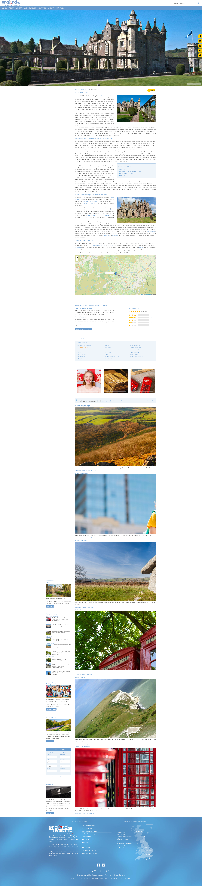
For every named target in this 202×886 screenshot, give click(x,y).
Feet (48, 759)
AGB (102, 878)
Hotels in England (96, 400)
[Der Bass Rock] (58, 625)
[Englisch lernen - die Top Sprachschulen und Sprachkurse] (89, 381)
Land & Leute (42, 7)
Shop (58, 7)
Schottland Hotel (86, 836)
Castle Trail (81, 352)
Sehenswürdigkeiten (88, 203)
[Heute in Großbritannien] (116, 381)
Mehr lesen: (86, 470)
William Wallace (109, 210)
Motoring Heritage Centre (111, 356)
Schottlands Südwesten (84, 345)
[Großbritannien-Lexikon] (143, 381)
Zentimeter (62, 759)
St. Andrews (107, 352)
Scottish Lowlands (51, 614)
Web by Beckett (90, 878)
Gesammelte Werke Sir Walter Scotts (130, 171)
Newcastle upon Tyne (99, 245)
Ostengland (149, 851)
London (11, 7)
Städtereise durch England (89, 850)
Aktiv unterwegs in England (83, 406)
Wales (25, 7)
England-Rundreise (107, 401)
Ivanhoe (122, 169)
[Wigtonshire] (58, 632)
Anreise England (80, 677)
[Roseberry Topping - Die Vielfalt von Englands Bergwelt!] (58, 732)
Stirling (106, 354)
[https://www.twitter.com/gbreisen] (103, 865)
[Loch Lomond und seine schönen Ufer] (58, 639)
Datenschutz (119, 878)
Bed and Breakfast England (89, 831)
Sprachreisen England (81, 473)
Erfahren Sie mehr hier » (58, 777)
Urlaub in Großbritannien (82, 747)
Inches (49, 754)
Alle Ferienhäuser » (122, 848)
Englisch (51, 7)
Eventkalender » (51, 709)
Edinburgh (110, 245)
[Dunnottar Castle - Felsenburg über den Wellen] (58, 645)
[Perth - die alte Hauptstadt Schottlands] (58, 652)
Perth (105, 350)
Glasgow (141, 247)
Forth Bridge (81, 356)
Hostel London (86, 842)
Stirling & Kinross (135, 352)
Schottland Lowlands (137, 356)
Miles (48, 768)
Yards (48, 764)
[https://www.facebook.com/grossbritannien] (98, 865)
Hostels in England (136, 400)
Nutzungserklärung (110, 878)
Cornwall (18, 7)
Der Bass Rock (108, 359)
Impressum (127, 878)
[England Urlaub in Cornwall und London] (11, 6)
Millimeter (62, 754)
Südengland (146, 859)
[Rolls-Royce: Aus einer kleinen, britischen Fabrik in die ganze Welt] (58, 798)
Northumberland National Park (147, 251)
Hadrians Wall (151, 231)
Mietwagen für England (149, 400)
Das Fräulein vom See (126, 173)
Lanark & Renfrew (136, 345)
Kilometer (62, 768)
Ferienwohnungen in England (121, 400)
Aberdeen (80, 350)
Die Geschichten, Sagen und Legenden (98, 215)
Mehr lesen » (50, 606)
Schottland (33, 7)
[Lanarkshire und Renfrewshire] (58, 659)
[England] (4, 8)
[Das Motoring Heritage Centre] (58, 618)
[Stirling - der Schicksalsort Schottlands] (58, 597)
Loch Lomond (108, 348)
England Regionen (80, 610)
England (106, 235)
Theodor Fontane (95, 150)
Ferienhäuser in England (107, 400)
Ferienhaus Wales (87, 856)
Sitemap (97, 878)
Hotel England (86, 848)
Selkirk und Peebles (136, 348)
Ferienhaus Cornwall (87, 828)
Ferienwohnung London (88, 825)
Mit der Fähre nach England (89, 834)
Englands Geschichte (81, 540)
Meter (61, 764)
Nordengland (142, 841)
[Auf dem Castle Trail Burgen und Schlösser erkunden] (58, 665)
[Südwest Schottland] (58, 672)
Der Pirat (122, 175)
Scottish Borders (135, 350)
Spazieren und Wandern (90, 201)
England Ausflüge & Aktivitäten (90, 845)
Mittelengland (144, 847)
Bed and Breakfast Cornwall (90, 853)
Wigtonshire (134, 354)
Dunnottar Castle (82, 354)
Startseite (77, 89)
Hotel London (85, 839)
